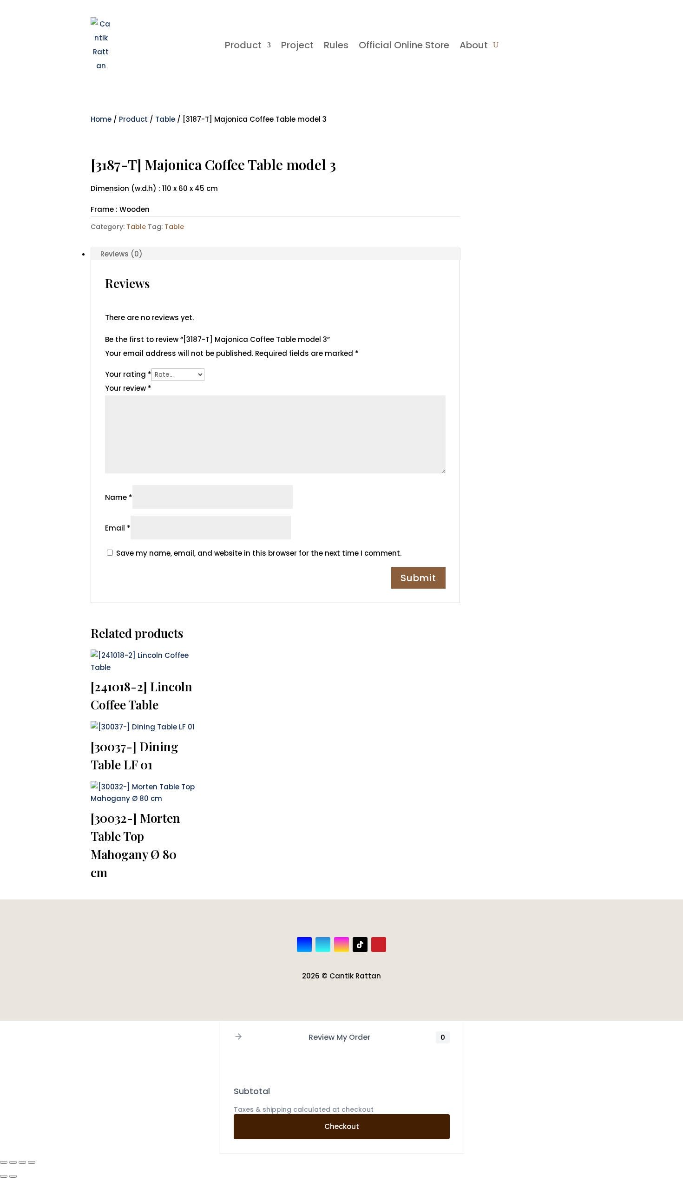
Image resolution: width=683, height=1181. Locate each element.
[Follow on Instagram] (341, 944)
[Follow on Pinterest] (378, 944)
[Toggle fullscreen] (13, 1162)
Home (101, 119)
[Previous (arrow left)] (3, 1176)
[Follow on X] (322, 944)
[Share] (22, 1162)
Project (297, 45)
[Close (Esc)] (31, 1162)
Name (118, 497)
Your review (128, 388)
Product (243, 45)
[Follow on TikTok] (360, 944)
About (474, 45)
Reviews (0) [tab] (121, 254)
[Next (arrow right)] (13, 1176)
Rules (336, 45)
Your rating (128, 374)
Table (165, 119)
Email (118, 528)
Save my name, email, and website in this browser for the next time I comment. (258, 553)
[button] (238, 1037)
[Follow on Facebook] (304, 944)
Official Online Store (404, 45)
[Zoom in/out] (3, 1162)
